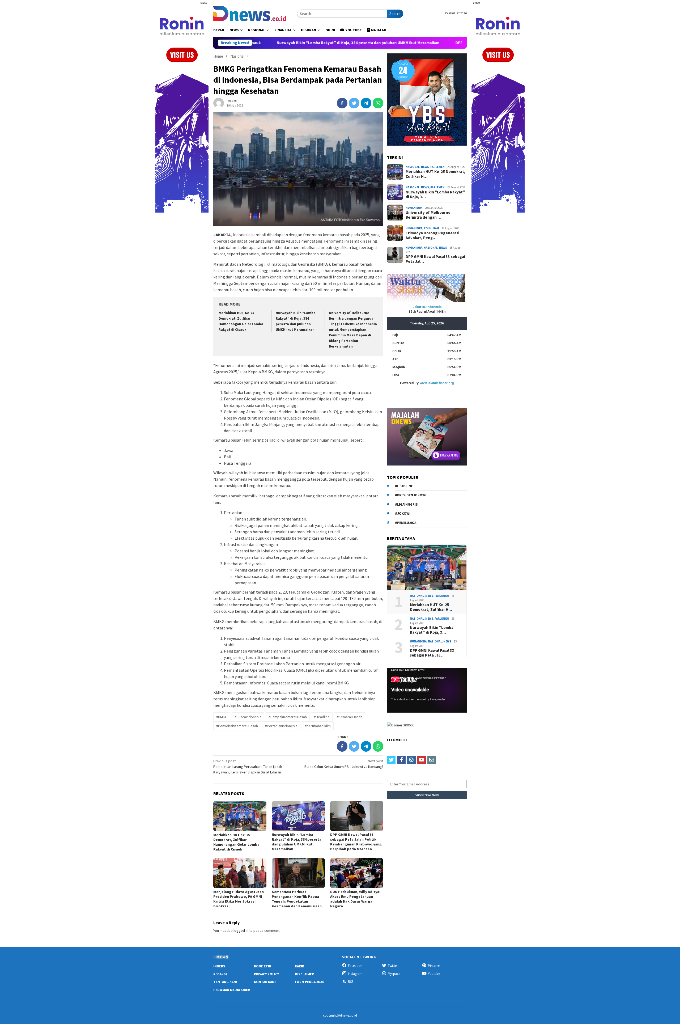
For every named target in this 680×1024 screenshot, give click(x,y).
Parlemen (437, 167)
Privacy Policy (266, 974)
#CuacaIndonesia (248, 716)
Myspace (394, 973)
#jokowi (402, 513)
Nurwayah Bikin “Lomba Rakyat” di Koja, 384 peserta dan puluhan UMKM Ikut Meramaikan (297, 42)
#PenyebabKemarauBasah (237, 725)
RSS (350, 981)
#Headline (322, 716)
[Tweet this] (354, 103)
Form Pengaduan (310, 982)
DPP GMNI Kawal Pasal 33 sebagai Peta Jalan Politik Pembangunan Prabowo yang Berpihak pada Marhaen (356, 841)
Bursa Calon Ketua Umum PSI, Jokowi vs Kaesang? (343, 764)
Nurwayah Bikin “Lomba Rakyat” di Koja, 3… (435, 194)
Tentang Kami (225, 982)
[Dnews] (249, 13)
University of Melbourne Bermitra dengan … (428, 214)
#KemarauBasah (349, 716)
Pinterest (434, 965)
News (425, 167)
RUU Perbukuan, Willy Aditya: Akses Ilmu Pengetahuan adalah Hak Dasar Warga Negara (355, 898)
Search (395, 13)
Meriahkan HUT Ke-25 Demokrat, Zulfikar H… (435, 174)
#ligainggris (406, 504)
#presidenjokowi (410, 495)
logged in (240, 930)
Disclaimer (304, 974)
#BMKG (221, 716)
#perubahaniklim (318, 725)
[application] (427, 690)
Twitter (393, 965)
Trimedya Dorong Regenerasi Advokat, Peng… (432, 235)
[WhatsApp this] (378, 103)
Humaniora (414, 208)
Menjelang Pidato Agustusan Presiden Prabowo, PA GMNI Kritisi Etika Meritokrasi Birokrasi (238, 898)
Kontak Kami (265, 982)
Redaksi (220, 974)
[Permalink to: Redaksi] (218, 102)
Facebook (355, 965)
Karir (299, 966)
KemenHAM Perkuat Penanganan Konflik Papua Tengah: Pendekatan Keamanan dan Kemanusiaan (297, 898)
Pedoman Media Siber (231, 990)
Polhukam (431, 228)
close (203, 3)
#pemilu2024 (405, 522)
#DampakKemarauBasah (288, 716)
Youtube (434, 973)
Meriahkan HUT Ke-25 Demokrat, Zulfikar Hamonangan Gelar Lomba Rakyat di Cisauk (236, 842)
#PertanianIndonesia (281, 725)
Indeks (219, 966)
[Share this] (342, 103)
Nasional (413, 167)
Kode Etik (262, 966)
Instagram (355, 973)
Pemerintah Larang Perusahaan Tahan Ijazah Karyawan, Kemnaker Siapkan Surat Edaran (247, 767)
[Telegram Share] (366, 103)
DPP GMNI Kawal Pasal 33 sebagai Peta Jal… (435, 259)
